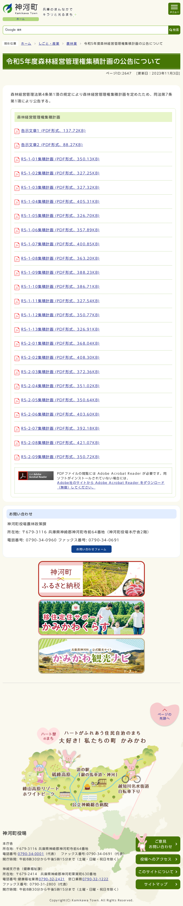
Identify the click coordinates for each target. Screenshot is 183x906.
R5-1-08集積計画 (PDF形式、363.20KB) (60, 258)
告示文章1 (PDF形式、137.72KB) (53, 130)
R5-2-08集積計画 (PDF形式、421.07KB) (60, 442)
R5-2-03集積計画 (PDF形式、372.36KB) (60, 372)
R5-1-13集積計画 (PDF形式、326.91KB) (60, 329)
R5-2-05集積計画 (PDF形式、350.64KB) (60, 400)
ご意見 (161, 844)
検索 (176, 30)
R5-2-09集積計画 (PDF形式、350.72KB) (60, 457)
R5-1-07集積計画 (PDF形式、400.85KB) (60, 244)
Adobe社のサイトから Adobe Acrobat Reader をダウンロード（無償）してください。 (111, 485)
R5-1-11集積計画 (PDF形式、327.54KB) (60, 301)
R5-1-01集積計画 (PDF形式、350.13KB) (60, 159)
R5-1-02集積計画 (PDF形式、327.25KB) (60, 173)
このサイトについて (156, 872)
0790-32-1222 (95, 879)
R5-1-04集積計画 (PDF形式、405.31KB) (60, 201)
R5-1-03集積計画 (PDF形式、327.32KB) (60, 187)
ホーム (26, 43)
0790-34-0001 (31, 853)
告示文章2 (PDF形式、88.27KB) (52, 145)
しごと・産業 (49, 43)
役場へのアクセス (156, 859)
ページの (165, 716)
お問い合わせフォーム (91, 549)
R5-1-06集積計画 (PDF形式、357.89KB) (60, 230)
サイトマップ (156, 884)
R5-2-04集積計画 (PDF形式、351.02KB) (60, 386)
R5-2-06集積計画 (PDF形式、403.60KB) (60, 414)
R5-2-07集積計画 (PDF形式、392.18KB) (60, 428)
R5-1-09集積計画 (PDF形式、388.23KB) (60, 272)
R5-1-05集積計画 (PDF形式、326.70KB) (60, 215)
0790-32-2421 (52, 879)
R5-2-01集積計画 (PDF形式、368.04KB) (60, 343)
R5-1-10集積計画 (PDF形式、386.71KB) (60, 286)
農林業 (72, 43)
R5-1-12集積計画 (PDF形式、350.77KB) (60, 315)
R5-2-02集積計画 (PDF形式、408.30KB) (60, 357)
